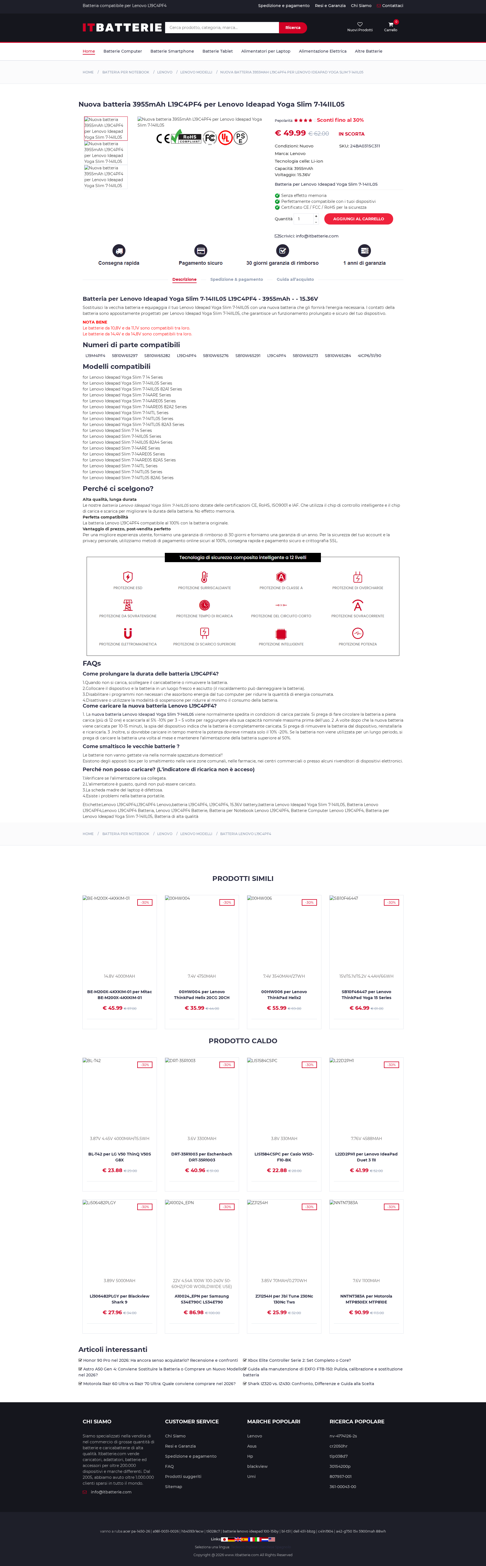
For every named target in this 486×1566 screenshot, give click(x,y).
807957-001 (341, 1476)
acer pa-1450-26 (136, 1531)
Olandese (266, 1547)
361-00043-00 (343, 1486)
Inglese (252, 1547)
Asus (251, 1446)
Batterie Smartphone (172, 51)
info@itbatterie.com (111, 1492)
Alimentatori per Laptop (266, 51)
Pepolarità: (284, 120)
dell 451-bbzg (304, 1531)
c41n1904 (325, 1531)
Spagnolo (283, 1547)
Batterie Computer (123, 51)
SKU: (359, 146)
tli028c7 (213, 1531)
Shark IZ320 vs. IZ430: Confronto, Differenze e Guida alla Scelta (311, 1383)
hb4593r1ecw (192, 1531)
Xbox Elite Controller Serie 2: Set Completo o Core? (299, 1360)
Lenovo (164, 72)
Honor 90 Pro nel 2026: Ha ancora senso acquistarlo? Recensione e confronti (160, 1360)
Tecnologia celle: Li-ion (299, 161)
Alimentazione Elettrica (322, 51)
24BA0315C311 (365, 146)
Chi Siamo (361, 5)
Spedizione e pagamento (284, 5)
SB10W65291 (247, 355)
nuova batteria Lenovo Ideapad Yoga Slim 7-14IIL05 (143, 714)
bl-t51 (286, 1531)
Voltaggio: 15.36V (292, 174)
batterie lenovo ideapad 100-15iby (251, 1531)
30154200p (340, 1466)
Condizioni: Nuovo (294, 146)
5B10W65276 (216, 355)
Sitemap (173, 1486)
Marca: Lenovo (290, 153)
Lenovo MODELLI (196, 72)
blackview (257, 1466)
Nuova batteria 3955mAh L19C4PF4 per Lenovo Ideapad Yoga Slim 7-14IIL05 (291, 72)
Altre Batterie (368, 51)
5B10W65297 (125, 355)
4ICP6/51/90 (369, 355)
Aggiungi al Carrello (358, 218)
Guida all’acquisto (295, 279)
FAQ (169, 1466)
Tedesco (238, 1547)
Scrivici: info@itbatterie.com (309, 236)
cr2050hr (339, 1446)
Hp (250, 1456)
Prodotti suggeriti (183, 1476)
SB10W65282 (157, 355)
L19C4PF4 (276, 355)
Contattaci (392, 5)
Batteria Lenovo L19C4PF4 (245, 834)
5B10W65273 (305, 355)
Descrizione (184, 279)
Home (89, 51)
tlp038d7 (339, 1456)
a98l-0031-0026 (166, 1531)
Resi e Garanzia (330, 5)
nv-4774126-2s (343, 1436)
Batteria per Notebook (125, 72)
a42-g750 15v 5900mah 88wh (361, 1531)
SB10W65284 (338, 355)
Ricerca (293, 27)
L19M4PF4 (95, 355)
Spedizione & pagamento (236, 279)
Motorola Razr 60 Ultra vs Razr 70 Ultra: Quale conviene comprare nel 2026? (159, 1383)
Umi (251, 1476)
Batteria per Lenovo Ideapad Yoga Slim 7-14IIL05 (326, 184)
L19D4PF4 (186, 355)
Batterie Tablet (217, 51)
